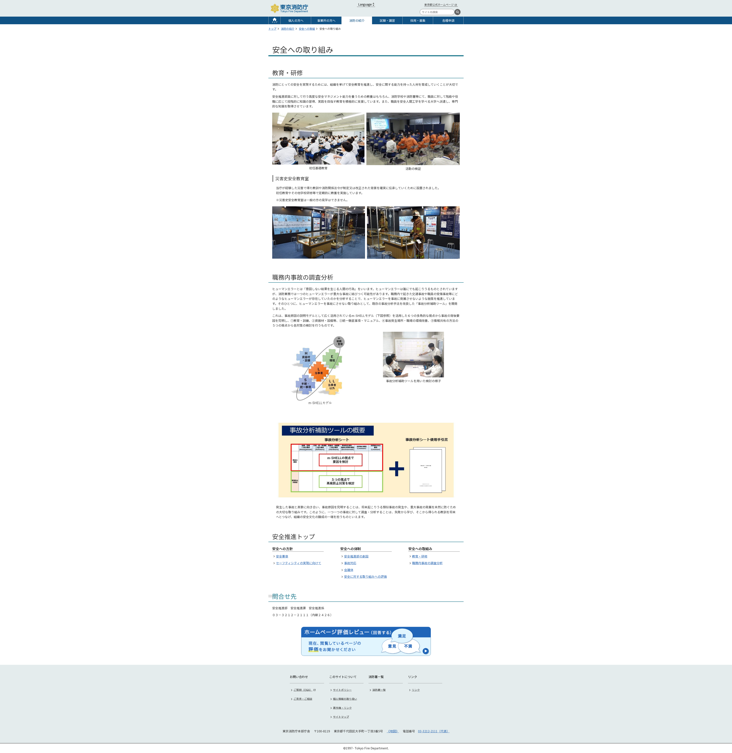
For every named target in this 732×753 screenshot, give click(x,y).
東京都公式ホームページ (439, 4)
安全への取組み (420, 548)
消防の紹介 (356, 20)
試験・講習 (387, 20)
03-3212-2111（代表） (434, 731)
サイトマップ (341, 716)
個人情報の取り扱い (345, 699)
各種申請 (448, 20)
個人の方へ (295, 20)
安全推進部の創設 (356, 556)
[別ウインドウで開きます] (366, 641)
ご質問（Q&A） (303, 690)
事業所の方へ (326, 20)
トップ (274, 22)
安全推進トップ (293, 536)
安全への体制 (350, 548)
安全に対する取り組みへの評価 (365, 576)
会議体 (348, 569)
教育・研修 (419, 556)
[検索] (457, 12)
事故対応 (350, 563)
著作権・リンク (342, 707)
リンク (416, 690)
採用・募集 (417, 20)
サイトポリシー (342, 690)
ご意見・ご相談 (303, 699)
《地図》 (393, 731)
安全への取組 (307, 29)
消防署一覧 (379, 690)
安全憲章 (282, 556)
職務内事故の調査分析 (427, 563)
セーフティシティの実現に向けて (298, 563)
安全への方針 (282, 548)
